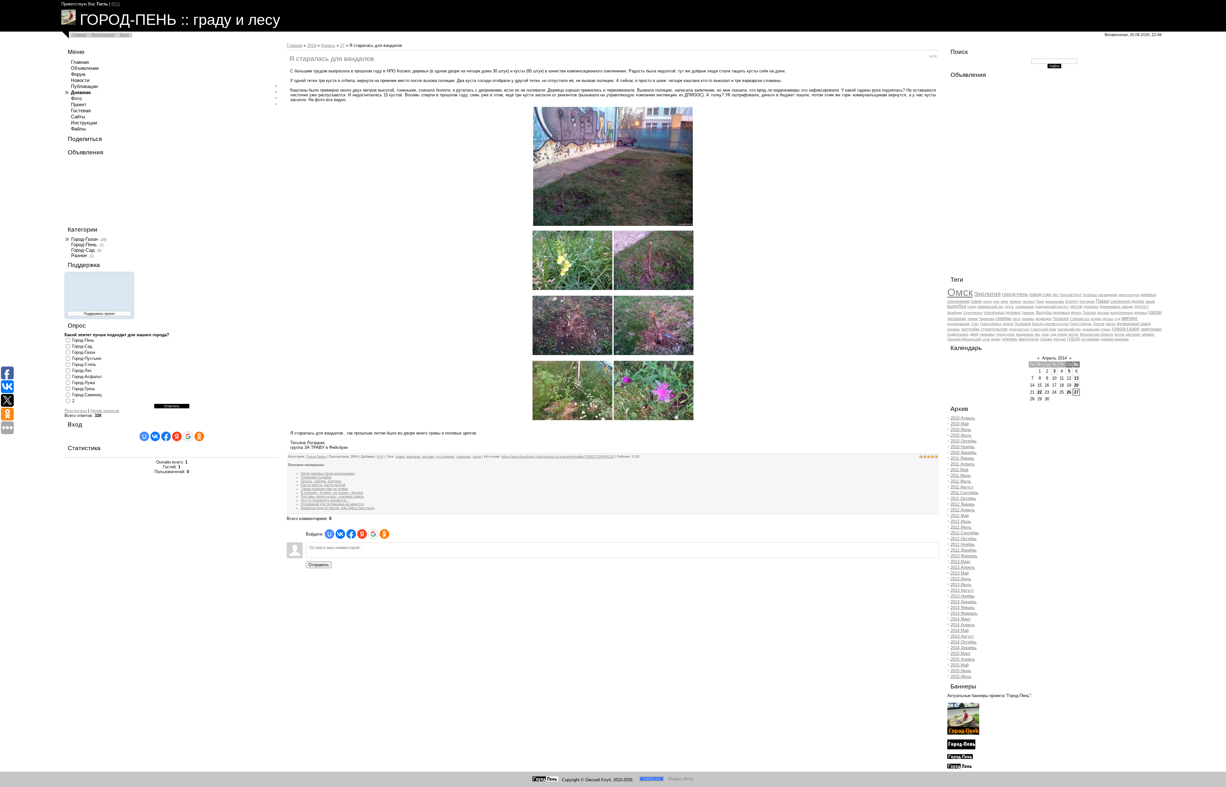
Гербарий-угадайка (316, 477)
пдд (1053, 334)
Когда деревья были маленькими (327, 473)
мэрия (1096, 319)
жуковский (1090, 329)
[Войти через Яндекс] (177, 436)
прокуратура (1019, 329)
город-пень (1015, 294)
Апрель (328, 45)
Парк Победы (1081, 324)
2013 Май (959, 573)
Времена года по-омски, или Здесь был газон (338, 508)
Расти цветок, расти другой (323, 485)
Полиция (1061, 318)
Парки (1102, 301)
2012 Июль (961, 527)
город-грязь (1005, 334)
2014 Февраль (964, 613)
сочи (986, 339)
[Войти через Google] (188, 436)
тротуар (1059, 339)
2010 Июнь (960, 429)
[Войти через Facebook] (166, 436)
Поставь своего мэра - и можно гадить (332, 496)
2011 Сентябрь (964, 492)
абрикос (1148, 334)
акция (1150, 301)
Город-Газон (84, 239)
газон (477, 456)
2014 (311, 45)
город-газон (1125, 328)
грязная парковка (1115, 339)
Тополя (1098, 324)
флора (1008, 324)
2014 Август (962, 636)
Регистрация (102, 35)
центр (987, 301)
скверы (1003, 318)
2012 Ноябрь (962, 544)
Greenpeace (973, 313)
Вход (124, 35)
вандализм (1024, 334)
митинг (1130, 318)
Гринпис (1028, 313)
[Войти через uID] (144, 436)
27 (342, 45)
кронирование (958, 324)
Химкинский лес (991, 306)
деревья (1148, 294)
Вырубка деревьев (1053, 312)
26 (1069, 392)
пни (996, 301)
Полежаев (1023, 324)
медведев (1043, 319)
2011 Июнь (960, 475)
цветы (1111, 324)
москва (428, 456)
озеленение (958, 301)
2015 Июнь (960, 670)
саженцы (463, 456)
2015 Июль (961, 676)
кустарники (445, 456)
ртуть (1009, 306)
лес (1055, 295)
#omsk (1076, 313)
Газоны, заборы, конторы (321, 481)
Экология (987, 294)
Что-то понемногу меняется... (325, 500)
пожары (1028, 319)
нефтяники (1151, 329)
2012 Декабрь (963, 550)
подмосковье (958, 334)
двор (974, 334)
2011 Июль (960, 481)
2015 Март (960, 653)
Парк (1040, 301)
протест (1141, 306)
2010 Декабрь (963, 452)
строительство (994, 329)
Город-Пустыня (86, 358)
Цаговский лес (1069, 329)
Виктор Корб (1029, 339)
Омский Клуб (1070, 295)
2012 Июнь (960, 521)
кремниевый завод (1134, 324)
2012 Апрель (962, 510)
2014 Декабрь (963, 647)
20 (1076, 385)
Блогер (1071, 301)
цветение (1132, 334)
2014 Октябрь (963, 642)
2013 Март (960, 561)
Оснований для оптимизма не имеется (332, 504)
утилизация (1024, 306)
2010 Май (959, 423)
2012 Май (959, 515)
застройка (970, 329)
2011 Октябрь (963, 498)
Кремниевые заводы (1116, 306)
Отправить (318, 564)
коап (1045, 334)
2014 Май (959, 630)
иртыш (1107, 319)
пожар (1062, 334)
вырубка (956, 306)
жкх (1038, 334)
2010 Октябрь (963, 441)
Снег (975, 324)
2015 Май (959, 665)
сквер (976, 301)
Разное (79, 255)
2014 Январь (962, 607)
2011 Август (961, 487)
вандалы (413, 456)
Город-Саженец (87, 394)
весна (1119, 334)
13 (1076, 378)
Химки (972, 319)
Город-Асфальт (87, 376)
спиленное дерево (1127, 301)
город (971, 306)
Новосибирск (991, 324)
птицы (1105, 329)
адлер (996, 339)
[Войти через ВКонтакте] (155, 436)
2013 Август (962, 590)
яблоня (1015, 301)
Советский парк (1043, 329)
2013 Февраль (964, 555)
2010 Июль (961, 435)
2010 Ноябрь (962, 446)
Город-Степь (84, 364)
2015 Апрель (962, 659)
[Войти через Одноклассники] (199, 436)
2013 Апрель (962, 567)
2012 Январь (962, 504)
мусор (1076, 306)
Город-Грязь (83, 388)
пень (1004, 301)
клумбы (953, 329)
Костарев (1086, 301)
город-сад (1040, 294)
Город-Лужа (83, 382)
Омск (960, 292)
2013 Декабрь (963, 601)
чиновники (956, 318)
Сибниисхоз (1080, 319)
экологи (1028, 301)
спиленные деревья (1002, 312)
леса (1016, 319)
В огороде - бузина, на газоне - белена (332, 492)
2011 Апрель (962, 464)
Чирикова (986, 319)
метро (1073, 334)
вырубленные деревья (1128, 313)
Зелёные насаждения (1100, 295)
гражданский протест (1052, 306)
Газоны (1089, 312)
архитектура (1129, 295)
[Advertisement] (96, 191)
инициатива (1054, 301)
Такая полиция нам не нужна (324, 489)
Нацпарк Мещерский (964, 339)
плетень (1010, 339)
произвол (1091, 306)
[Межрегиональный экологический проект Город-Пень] (963, 733)
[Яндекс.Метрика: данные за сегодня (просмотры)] (681, 778)
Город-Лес (82, 370)
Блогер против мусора (1050, 324)
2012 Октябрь (963, 538)
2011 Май (959, 469)
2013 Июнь (960, 578)
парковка (987, 334)
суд (1117, 319)
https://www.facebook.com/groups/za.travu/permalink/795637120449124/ (557, 456)
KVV (380, 456)
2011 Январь (962, 458)
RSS (115, 4)
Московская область (1096, 334)
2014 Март (960, 619)
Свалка (1046, 339)
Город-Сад (83, 250)
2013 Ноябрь (962, 596)
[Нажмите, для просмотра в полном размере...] (613, 224)
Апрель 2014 (1054, 358)
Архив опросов (104, 410)
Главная (79, 35)
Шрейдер (954, 313)
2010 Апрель (962, 418)
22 (1039, 392)
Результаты (75, 410)
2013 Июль (961, 584)
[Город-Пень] (545, 779)
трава (400, 456)
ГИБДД (1073, 339)
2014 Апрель (962, 624)
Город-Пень (84, 244)
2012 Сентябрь (964, 533)
